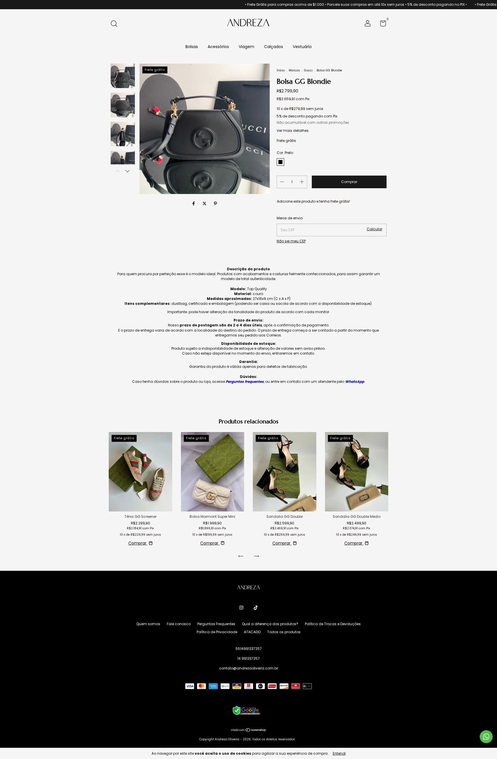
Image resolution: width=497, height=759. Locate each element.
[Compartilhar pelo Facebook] (194, 204)
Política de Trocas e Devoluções (333, 623)
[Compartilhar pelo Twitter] (205, 204)
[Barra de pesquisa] (116, 24)
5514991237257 (249, 648)
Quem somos (148, 623)
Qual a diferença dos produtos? (270, 623)
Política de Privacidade (217, 631)
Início (281, 70)
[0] (381, 24)
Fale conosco (179, 623)
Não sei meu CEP (291, 241)
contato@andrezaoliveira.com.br (248, 668)
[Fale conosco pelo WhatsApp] (486, 736)
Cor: (285, 152)
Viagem (246, 47)
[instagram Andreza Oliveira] (241, 607)
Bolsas (192, 47)
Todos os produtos (284, 631)
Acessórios (218, 47)
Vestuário (302, 47)
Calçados (273, 47)
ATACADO (252, 631)
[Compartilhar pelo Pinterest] (215, 204)
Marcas (294, 70)
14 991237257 (248, 658)
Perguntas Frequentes (216, 623)
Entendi (339, 753)
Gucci (308, 70)
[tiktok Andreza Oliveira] (255, 607)
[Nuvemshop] (249, 730)
